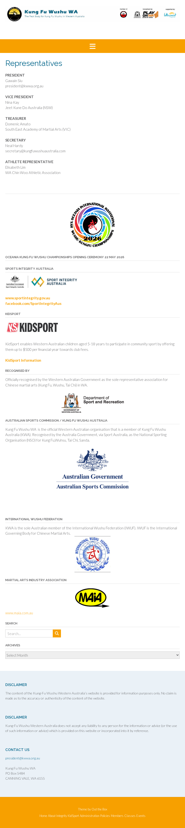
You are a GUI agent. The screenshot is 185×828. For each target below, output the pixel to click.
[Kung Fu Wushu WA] (92, 14)
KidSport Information (23, 360)
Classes (130, 815)
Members (117, 815)
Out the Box (99, 809)
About (52, 815)
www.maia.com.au (19, 613)
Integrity (61, 815)
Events (140, 815)
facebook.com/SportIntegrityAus (33, 303)
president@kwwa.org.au (22, 758)
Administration (89, 815)
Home (43, 815)
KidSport (73, 815)
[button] (92, 46)
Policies (105, 815)
